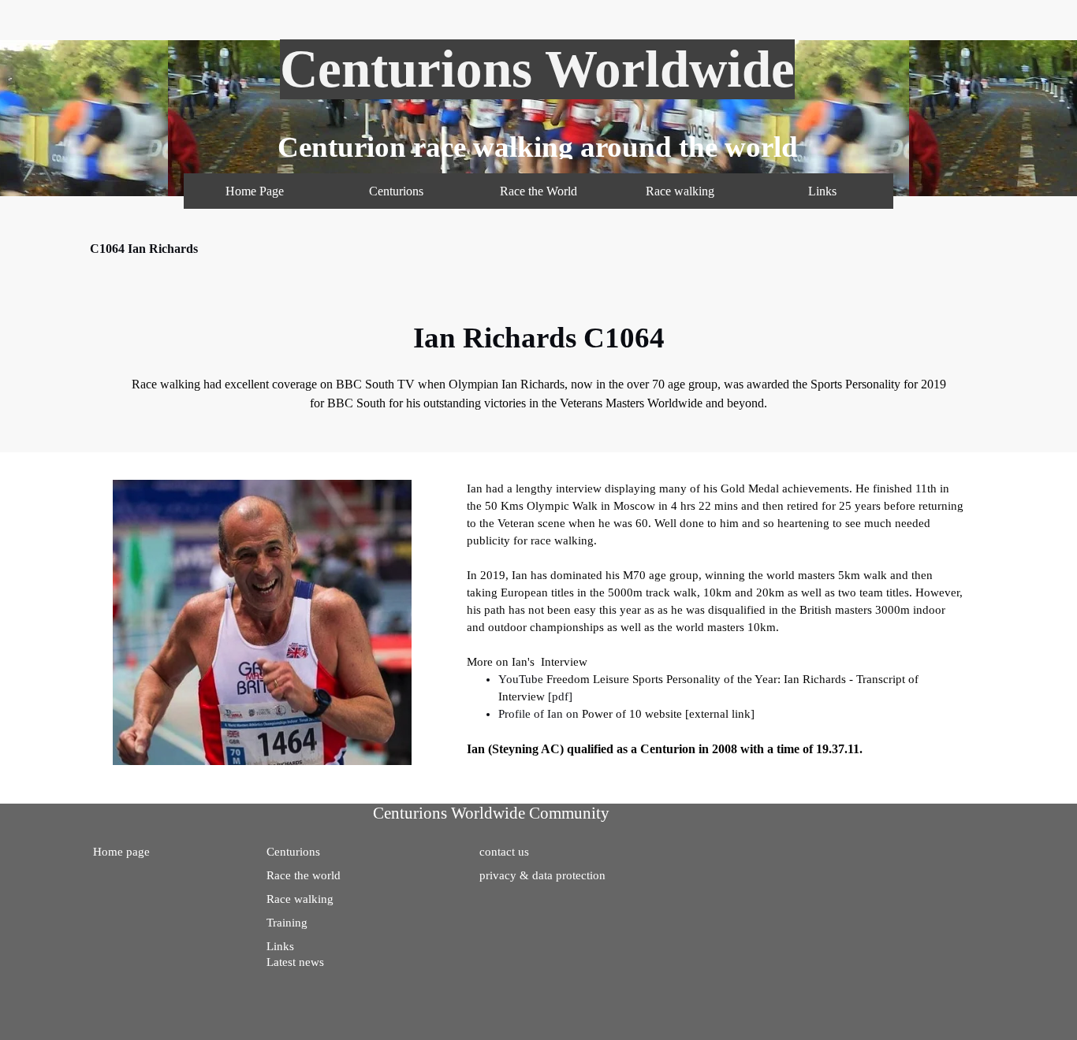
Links (822, 191)
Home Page (254, 191)
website (663, 714)
